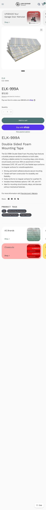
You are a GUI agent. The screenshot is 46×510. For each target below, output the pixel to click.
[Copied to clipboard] (18, 199)
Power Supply (25, 215)
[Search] (39, 4)
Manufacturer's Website (29, 193)
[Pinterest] (15, 199)
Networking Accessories (16, 211)
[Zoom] (41, 29)
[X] (11, 199)
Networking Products (10, 215)
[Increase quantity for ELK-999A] (11, 112)
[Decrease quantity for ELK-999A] (3, 112)
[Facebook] (8, 199)
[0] (42, 4)
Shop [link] (6, 22)
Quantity (5, 107)
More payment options (23, 131)
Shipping (4, 96)
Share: (4, 199)
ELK (3, 78)
